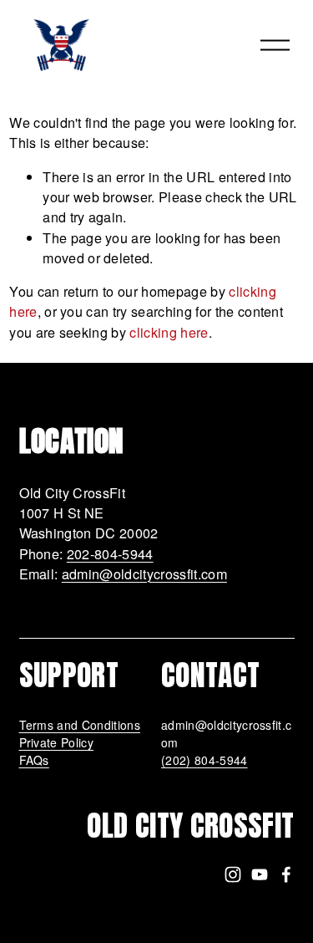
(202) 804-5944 (204, 760)
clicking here (168, 332)
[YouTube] (259, 874)
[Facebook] (286, 874)
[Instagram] (233, 874)
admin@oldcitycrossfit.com (144, 573)
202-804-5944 (110, 553)
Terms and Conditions (79, 724)
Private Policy (56, 742)
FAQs (34, 760)
